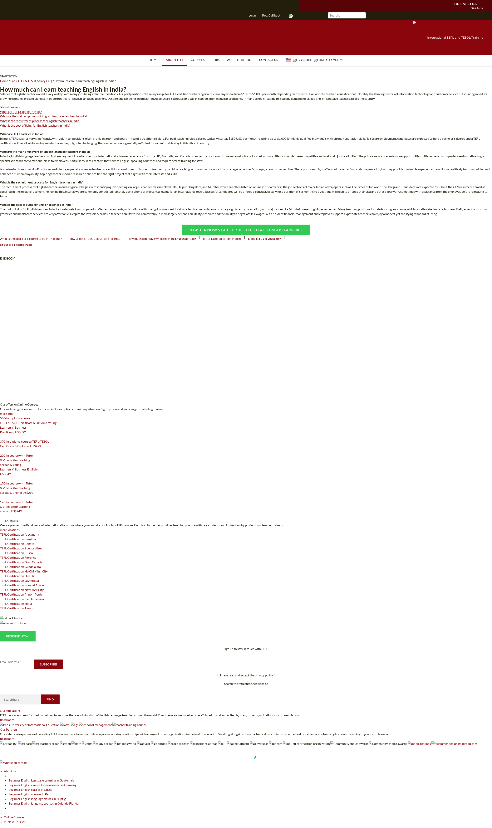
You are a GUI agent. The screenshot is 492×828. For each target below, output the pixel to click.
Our (10, 710)
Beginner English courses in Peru (29, 794)
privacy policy (264, 675)
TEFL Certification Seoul (16, 603)
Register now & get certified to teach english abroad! (246, 229)
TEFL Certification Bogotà (17, 543)
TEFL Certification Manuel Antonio (23, 585)
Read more (7, 720)
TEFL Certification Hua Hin (18, 576)
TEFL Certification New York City (22, 590)
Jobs (215, 59)
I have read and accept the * (247, 675)
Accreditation (239, 59)
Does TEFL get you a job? (264, 238)
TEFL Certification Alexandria (19, 534)
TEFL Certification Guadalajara (20, 566)
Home (153, 59)
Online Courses (468, 4)
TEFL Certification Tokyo (16, 608)
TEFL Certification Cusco (16, 553)
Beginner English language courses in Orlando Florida (43, 803)
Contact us (268, 59)
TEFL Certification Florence (18, 557)
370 (2, 450)
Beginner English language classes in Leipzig (37, 799)
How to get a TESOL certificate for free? (94, 238)
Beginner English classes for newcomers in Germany (42, 785)
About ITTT (174, 59)
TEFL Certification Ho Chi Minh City (24, 571)
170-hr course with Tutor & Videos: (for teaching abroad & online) (16, 487)
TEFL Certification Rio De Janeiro (22, 599)
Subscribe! (48, 664)
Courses (197, 59)
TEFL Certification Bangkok (18, 539)
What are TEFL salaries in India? (21, 111)
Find (50, 699)
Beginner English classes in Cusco (30, 789)
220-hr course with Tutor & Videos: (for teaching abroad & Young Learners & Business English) (19, 465)
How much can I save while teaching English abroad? (161, 238)
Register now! (17, 636)
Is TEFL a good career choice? (222, 238)
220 (2, 478)
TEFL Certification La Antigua (19, 580)
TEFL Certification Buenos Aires (21, 548)
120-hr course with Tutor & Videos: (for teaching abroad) (16, 506)
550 (2, 436)
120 (2, 516)
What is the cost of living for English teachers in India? (35, 125)
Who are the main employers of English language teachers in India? (43, 116)
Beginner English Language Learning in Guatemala (41, 780)
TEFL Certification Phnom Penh (21, 594)
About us (10, 771)
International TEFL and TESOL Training (455, 37)
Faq (12, 81)
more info (6, 413)
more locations (10, 530)
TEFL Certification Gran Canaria (21, 562)
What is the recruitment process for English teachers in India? (40, 121)
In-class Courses (15, 822)
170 (2, 497)
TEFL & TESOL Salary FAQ (35, 81)
